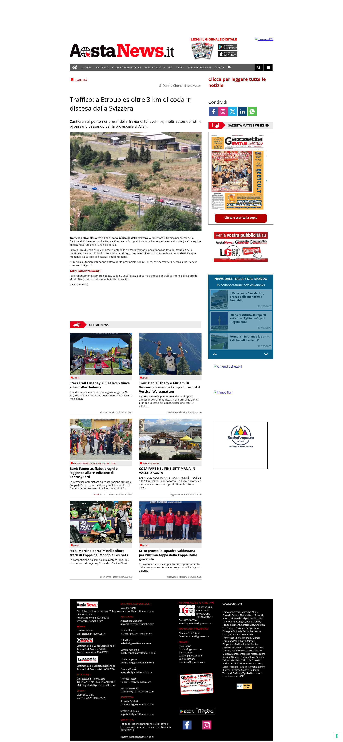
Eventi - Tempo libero (85, 463)
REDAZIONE (83, 674)
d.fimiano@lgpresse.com (192, 662)
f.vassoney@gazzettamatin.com (137, 691)
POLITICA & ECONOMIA (158, 67)
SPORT (180, 67)
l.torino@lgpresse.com (190, 649)
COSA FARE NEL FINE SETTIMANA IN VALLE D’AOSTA (167, 470)
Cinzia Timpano (110, 494)
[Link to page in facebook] (213, 111)
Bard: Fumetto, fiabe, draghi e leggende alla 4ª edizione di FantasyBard (94, 472)
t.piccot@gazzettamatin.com (136, 681)
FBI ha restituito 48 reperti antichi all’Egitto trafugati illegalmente (248, 318)
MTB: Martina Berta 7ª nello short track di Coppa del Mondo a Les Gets (99, 553)
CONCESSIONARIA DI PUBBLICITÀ (196, 603)
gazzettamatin (180, 494)
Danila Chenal (173, 85)
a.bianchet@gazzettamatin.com (137, 623)
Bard (96, 494)
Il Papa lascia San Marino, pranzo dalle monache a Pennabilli (247, 296)
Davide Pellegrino (178, 412)
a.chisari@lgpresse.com (198, 636)
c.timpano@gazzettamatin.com (137, 662)
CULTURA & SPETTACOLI (126, 67)
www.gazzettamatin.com (90, 620)
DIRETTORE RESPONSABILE (135, 603)
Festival (111, 463)
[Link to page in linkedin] (242, 111)
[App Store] (228, 54)
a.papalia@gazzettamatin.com (137, 672)
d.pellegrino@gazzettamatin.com (138, 652)
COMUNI (87, 67)
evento (102, 463)
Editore (81, 626)
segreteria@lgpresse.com (199, 623)
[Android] (228, 47)
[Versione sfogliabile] (203, 48)
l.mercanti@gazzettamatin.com (137, 611)
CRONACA (102, 67)
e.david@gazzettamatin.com (136, 643)
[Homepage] (75, 67)
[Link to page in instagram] (222, 111)
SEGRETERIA (127, 697)
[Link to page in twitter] (232, 111)
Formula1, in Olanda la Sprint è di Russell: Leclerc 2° (250, 338)
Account (183, 641)
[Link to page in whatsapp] (252, 111)
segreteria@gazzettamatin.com (98, 685)
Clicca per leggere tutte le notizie (237, 82)
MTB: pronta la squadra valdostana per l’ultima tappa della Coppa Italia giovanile (168, 555)
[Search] (259, 67)
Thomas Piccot (110, 412)
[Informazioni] (229, 67)
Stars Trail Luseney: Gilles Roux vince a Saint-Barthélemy (100, 385)
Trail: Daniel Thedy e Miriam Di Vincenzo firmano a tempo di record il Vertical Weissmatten (169, 387)
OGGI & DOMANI (150, 463)
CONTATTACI (127, 719)
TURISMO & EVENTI (199, 67)
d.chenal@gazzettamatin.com (136, 633)
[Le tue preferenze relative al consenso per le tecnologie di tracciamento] (336, 735)
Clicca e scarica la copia (240, 218)
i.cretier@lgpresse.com (191, 655)
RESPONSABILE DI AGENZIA (193, 629)
